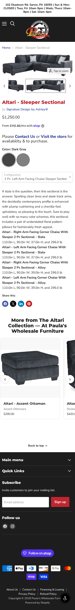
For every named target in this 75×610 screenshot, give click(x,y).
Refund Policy (48, 594)
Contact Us (25, 136)
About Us (12, 589)
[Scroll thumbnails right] (69, 86)
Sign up (60, 502)
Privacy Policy (27, 594)
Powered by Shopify (37, 603)
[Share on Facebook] (5, 304)
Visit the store (53, 136)
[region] (37, 379)
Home (6, 48)
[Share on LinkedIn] (21, 304)
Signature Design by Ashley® (27, 109)
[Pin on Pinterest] (29, 304)
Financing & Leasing (52, 589)
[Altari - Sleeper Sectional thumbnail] (45, 85)
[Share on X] (13, 304)
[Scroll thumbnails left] (5, 86)
